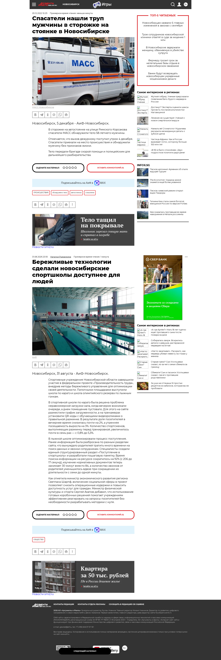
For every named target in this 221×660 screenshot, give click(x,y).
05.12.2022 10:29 (39, 13)
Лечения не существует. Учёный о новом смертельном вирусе (168, 119)
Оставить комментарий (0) (110, 168)
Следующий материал (85, 651)
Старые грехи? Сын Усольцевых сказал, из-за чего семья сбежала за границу (169, 364)
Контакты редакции (64, 604)
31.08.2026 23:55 (40, 257)
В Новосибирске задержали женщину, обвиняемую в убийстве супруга (163, 50)
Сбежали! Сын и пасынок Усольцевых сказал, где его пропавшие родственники (170, 375)
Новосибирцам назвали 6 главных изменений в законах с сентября (163, 24)
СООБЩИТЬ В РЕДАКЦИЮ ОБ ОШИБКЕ (126, 604)
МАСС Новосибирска (43, 107)
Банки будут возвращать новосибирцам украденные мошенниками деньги (163, 76)
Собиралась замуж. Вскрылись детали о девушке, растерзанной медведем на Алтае (167, 343)
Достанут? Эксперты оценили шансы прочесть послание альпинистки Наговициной (169, 110)
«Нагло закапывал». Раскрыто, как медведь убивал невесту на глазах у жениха (169, 353)
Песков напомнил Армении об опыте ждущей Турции (169, 170)
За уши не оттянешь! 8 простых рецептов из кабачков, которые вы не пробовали (170, 386)
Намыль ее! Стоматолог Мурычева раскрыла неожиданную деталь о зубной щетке (168, 131)
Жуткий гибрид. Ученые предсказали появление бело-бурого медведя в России (170, 99)
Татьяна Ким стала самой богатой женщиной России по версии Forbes (168, 202)
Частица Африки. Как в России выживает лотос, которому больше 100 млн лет (169, 142)
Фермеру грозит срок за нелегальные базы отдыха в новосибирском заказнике (162, 63)
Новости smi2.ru (43, 247)
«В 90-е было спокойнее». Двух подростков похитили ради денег (168, 151)
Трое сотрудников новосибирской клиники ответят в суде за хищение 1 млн (163, 37)
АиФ (34, 357)
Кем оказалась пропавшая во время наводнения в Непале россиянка (168, 213)
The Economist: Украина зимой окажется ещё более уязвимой (165, 181)
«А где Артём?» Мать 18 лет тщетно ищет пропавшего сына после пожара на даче (168, 332)
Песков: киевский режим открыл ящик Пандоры (166, 192)
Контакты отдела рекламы (91, 604)
